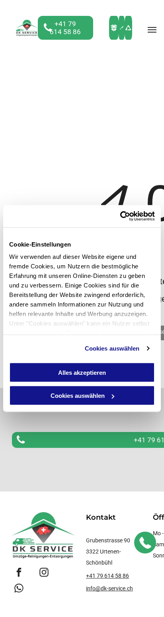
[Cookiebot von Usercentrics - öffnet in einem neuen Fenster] (120, 216)
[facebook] (19, 573)
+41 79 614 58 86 (107, 576)
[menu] (152, 30)
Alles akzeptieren (82, 372)
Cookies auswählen (112, 348)
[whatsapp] (19, 589)
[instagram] (44, 573)
